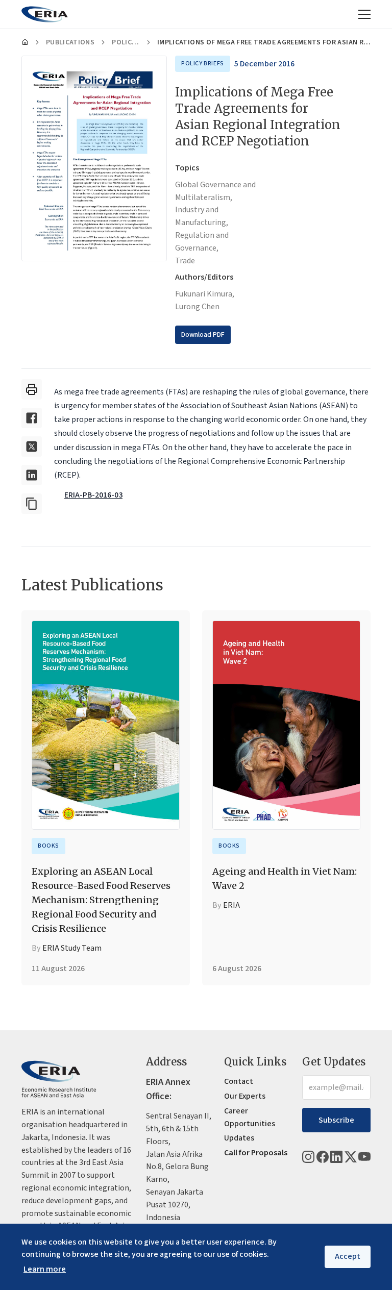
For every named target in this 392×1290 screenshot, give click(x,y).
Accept (347, 1256)
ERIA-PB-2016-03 (93, 495)
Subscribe (336, 1120)
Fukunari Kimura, (204, 294)
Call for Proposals (255, 1152)
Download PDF (203, 335)
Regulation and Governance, (202, 242)
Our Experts (244, 1096)
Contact (238, 1081)
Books (48, 845)
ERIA (231, 905)
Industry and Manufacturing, (201, 216)
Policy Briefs (126, 42)
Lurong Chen (197, 306)
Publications (70, 42)
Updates (239, 1138)
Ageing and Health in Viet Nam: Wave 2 (284, 878)
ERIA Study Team (72, 948)
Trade (185, 260)
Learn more (44, 1269)
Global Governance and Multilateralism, (215, 191)
